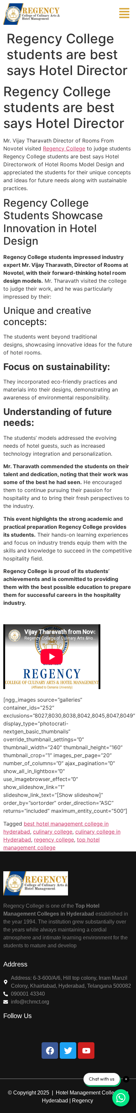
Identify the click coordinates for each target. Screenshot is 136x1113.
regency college (54, 839)
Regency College (64, 148)
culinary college (52, 831)
